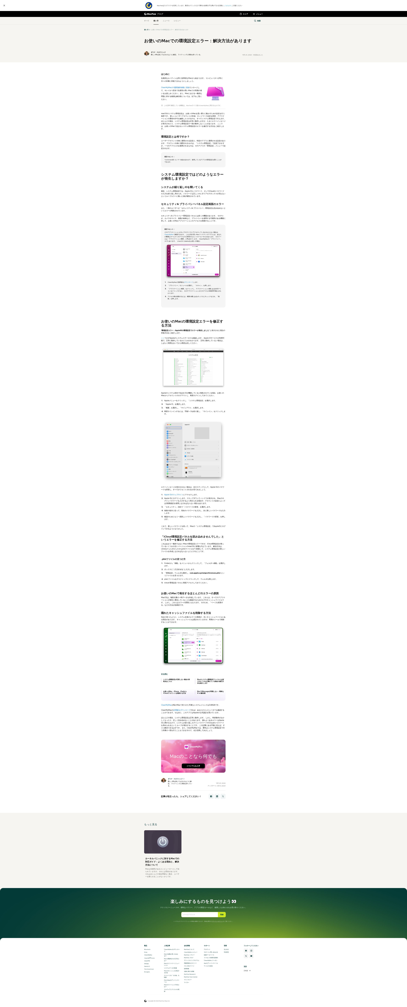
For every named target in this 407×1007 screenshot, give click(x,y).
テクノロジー (188, 979)
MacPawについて (189, 949)
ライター (186, 982)
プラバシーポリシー (217, 921)
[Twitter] (246, 956)
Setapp (146, 963)
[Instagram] (251, 950)
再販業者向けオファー (190, 963)
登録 (222, 914)
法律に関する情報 (189, 971)
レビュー (177, 21)
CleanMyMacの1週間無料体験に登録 (175, 87)
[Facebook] (246, 950)
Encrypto (147, 971)
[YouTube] (251, 956)
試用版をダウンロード (181, 710)
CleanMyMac (169, 234)
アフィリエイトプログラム (191, 960)
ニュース (166, 21)
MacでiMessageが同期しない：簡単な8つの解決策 (210, 692)
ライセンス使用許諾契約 (211, 957)
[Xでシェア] (223, 796)
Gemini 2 (147, 966)
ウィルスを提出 (208, 966)
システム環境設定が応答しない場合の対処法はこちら (176, 680)
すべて (146, 21)
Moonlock (147, 949)
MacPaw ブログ (188, 957)
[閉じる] (4, 5)
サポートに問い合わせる (211, 952)
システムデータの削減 (170, 968)
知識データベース (209, 955)
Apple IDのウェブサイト (173, 495)
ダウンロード (188, 282)
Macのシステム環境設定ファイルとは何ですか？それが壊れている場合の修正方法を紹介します (210, 681)
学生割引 (226, 952)
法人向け (226, 949)
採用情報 (186, 968)
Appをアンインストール (211, 963)
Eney (145, 952)
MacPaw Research (190, 974)
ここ (162, 338)
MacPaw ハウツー (189, 955)
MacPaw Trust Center (190, 977)
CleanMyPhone (149, 958)
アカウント (207, 949)
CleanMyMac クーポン (210, 960)
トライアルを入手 (193, 766)
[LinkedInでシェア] (217, 796)
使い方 (156, 21)
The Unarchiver (149, 969)
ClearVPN (147, 960)
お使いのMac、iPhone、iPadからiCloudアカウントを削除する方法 (175, 692)
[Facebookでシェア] (211, 796)
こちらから (228, 5)
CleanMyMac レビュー (190, 952)
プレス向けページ (189, 966)
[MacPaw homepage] (145, 1001)
